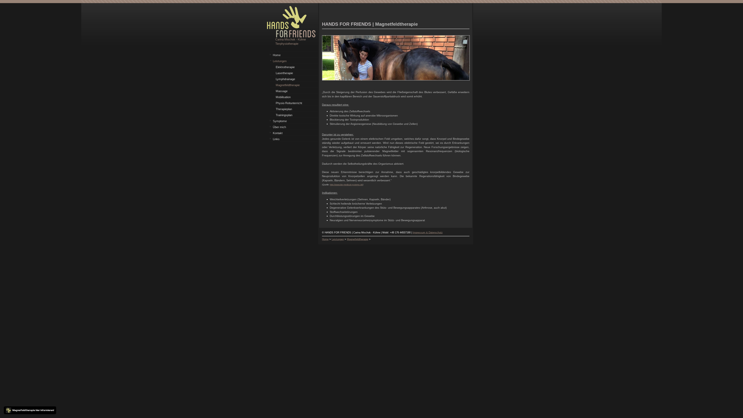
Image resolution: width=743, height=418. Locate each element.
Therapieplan (284, 109)
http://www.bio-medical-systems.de (346, 184)
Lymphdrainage (285, 79)
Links (276, 139)
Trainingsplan (284, 115)
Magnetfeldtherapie (288, 85)
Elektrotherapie (285, 67)
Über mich (279, 127)
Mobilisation (283, 97)
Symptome (280, 121)
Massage (282, 91)
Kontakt (277, 133)
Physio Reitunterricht (289, 103)
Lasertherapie (284, 73)
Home (277, 55)
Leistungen (280, 61)
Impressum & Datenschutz (428, 232)
